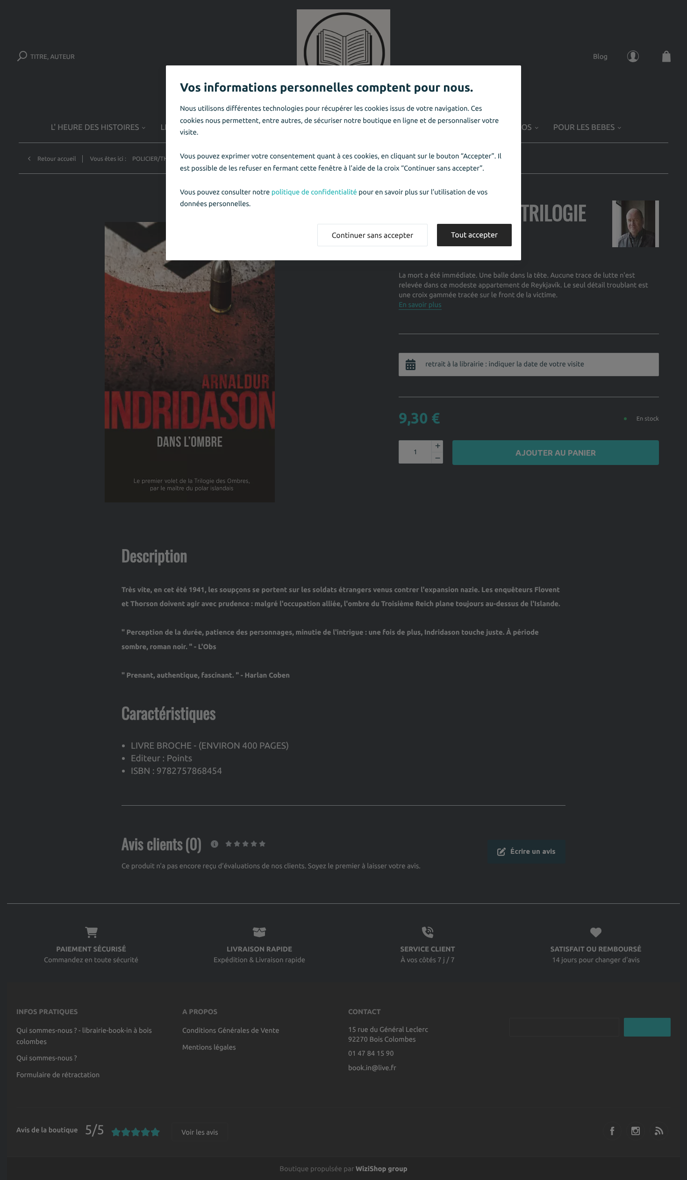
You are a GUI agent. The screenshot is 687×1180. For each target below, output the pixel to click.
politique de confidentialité (314, 192)
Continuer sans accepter (372, 235)
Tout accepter (474, 235)
